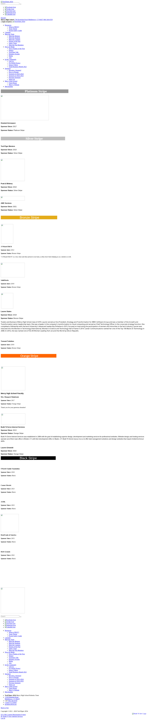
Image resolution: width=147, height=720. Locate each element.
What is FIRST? (14, 27)
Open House (13, 83)
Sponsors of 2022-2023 (16, 76)
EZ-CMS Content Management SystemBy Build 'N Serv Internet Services (13, 715)
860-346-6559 (48, 19)
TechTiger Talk (13, 52)
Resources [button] (8, 25)
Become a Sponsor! (15, 70)
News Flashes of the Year (17, 48)
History (11, 50)
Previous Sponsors (14, 77)
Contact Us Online (11, 702)
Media (11, 56)
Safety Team (13, 43)
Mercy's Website (14, 85)
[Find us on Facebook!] (10, 7)
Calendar (7, 32)
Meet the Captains (14, 39)
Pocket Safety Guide (15, 30)
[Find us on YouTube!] (10, 11)
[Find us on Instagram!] (10, 12)
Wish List (12, 79)
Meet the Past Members (16, 45)
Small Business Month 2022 (18, 67)
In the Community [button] (10, 59)
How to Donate (14, 72)
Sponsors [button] (8, 68)
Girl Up (11, 61)
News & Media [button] (9, 47)
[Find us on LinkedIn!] (10, 14)
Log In (3, 718)
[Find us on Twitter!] (9, 9)
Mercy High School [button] (11, 81)
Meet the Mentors (14, 36)
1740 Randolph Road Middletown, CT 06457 (29, 19)
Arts (10, 58)
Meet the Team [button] (9, 34)
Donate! (3, 18)
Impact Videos (13, 65)
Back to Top (5, 708)
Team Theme (13, 29)
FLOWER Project (14, 63)
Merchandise (9, 86)
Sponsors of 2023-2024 (16, 74)
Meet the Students (14, 38)
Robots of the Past (14, 41)
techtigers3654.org (10, 704)
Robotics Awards (14, 54)
